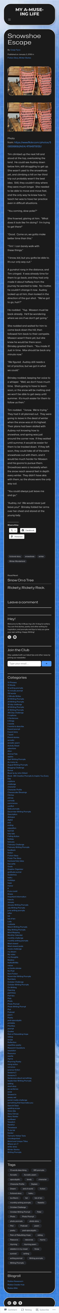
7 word (10, 734)
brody (29, 1179)
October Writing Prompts (18, 984)
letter (10, 913)
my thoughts (13, 957)
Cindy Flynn (15, 50)
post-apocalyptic (15, 1020)
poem (10, 1015)
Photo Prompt (13, 1004)
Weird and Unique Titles (18, 1141)
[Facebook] (15, 637)
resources (29, 1240)
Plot (9, 1009)
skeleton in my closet (19, 1249)
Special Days (13, 1105)
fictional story (15, 556)
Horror (10, 886)
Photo (10, 1001)
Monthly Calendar (15, 935)
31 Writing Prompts (16, 710)
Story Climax (13, 1114)
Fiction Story (13, 58)
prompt (11, 1028)
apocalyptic (15, 1179)
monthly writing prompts (18, 941)
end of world (28, 1189)
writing (26, 1253)
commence (13, 803)
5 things (11, 721)
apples (10, 756)
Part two (11, 996)
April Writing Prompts (17, 759)
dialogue (11, 817)
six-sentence (13, 1089)
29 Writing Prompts (16, 702)
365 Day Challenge (16, 713)
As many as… (13, 762)
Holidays (11, 880)
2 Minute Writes (14, 696)
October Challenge (16, 982)
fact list (11, 831)
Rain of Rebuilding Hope (18, 1034)
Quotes (11, 1031)
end (9, 822)
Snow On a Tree (21, 580)
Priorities (11, 1026)
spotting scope (14, 1108)
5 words (11, 724)
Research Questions (16, 1048)
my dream (12, 952)
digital (10, 820)
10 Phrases (12, 682)
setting (10, 1083)
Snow (36, 1249)
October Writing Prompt (20, 1212)
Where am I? (13, 1144)
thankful (11, 1125)
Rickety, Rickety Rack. (26, 588)
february (11, 842)
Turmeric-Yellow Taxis (17, 1136)
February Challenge (16, 844)
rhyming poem (30, 1244)
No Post (11, 971)
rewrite (10, 1056)
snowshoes (29, 556)
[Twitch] (9, 1303)
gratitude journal (14, 872)
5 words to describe (16, 726)
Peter (39, 1212)
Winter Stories (25, 58)
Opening (11, 990)
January (11, 902)
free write (11, 864)
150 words (12, 693)
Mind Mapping (14, 932)
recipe (10, 1039)
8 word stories (13, 737)
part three (12, 993)
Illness (10, 894)
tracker (10, 1133)
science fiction (14, 1070)
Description (12, 814)
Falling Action (13, 836)
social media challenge (17, 1100)
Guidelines (12, 875)
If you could (12, 891)
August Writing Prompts (18, 765)
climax (10, 798)
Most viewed (13, 943)
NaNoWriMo (13, 963)
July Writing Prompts (16, 908)
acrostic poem (14, 743)
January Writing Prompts (18, 905)
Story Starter (13, 1116)
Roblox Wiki (13, 1288)
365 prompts (38, 1170)
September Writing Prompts (19, 1081)
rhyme (10, 1059)
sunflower (12, 1119)
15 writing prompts (15, 688)
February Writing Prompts (18, 847)
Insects (11, 899)
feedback (12, 850)
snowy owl (12, 1097)
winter (41, 556)
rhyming (13, 1244)
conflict (11, 806)
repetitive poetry (14, 1045)
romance (11, 1067)
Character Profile (15, 790)
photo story (34, 1221)
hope (10, 883)
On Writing (12, 987)
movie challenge (15, 949)
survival (13, 1253)
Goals (10, 866)
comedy (11, 800)
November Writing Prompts (19, 976)
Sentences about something (19, 1078)
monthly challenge (15, 938)
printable (11, 1023)
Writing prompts (36, 1258)
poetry (12, 1230)
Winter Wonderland (17, 561)
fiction (10, 853)
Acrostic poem (30, 1175)
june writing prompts (16, 910)
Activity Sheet (13, 746)
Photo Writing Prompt (17, 1006)
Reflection (12, 1042)
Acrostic (13, 1175)
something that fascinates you (20, 1103)
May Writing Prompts (16, 930)
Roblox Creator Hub (16, 1285)
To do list (11, 1130)
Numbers (12, 979)
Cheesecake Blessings (17, 792)
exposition (12, 828)
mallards (11, 924)
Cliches (11, 795)
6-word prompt (14, 729)
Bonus (10, 770)
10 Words (11, 685)
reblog (10, 1037)
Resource (12, 1053)
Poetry (10, 1018)
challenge (12, 784)
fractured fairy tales (16, 861)
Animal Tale (13, 754)
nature (10, 965)
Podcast (11, 1012)
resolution (12, 1050)
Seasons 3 (12, 1075)
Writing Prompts (14, 1152)
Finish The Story (14, 858)
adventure (12, 748)
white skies (12, 1147)
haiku (10, 877)
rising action (13, 1064)
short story (12, 1086)
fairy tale (11, 833)
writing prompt (16, 1258)
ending (10, 825)
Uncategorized (14, 1138)
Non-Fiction (13, 974)
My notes (11, 954)
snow (10, 1092)
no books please (14, 968)
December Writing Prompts (19, 811)
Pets (9, 998)
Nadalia (41, 1202)
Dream (13, 1189)
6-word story (13, 732)
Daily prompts (13, 809)
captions (11, 781)
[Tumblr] (20, 1303)
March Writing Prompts (17, 927)
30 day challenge (15, 704)
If (8, 888)
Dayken (34, 1184)
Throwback (12, 1127)
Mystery (11, 960)
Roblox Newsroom (15, 1281)
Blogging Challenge (16, 768)
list (9, 916)
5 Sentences (13, 718)
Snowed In (12, 1094)
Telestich (11, 1122)
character (12, 787)
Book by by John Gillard (17, 773)
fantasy (11, 839)
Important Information (17, 897)
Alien (10, 751)
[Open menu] (9, 19)
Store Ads (12, 1111)
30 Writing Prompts (16, 707)
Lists (9, 921)
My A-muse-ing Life (29, 11)
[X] (9, 637)
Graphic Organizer (15, 869)
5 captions (12, 715)
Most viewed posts (15, 946)
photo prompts (16, 1221)
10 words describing (18, 1170)
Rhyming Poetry (14, 1061)
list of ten (11, 919)
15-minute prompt (15, 691)
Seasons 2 (12, 1072)
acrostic (11, 740)
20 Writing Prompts (16, 699)
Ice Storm (14, 1198)
